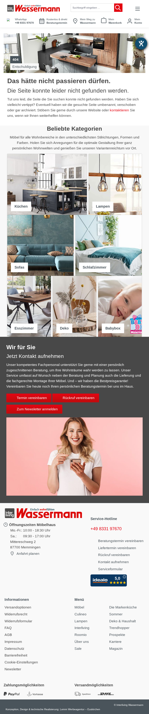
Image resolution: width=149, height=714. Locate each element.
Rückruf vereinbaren (78, 398)
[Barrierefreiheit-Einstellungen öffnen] (141, 43)
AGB (8, 635)
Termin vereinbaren (32, 398)
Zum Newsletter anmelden (37, 409)
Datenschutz (14, 648)
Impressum (13, 642)
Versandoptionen (18, 607)
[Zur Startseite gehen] (33, 8)
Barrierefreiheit (16, 655)
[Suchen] (118, 7)
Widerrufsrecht (16, 614)
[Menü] (137, 8)
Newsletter (13, 669)
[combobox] (92, 7)
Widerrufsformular (18, 621)
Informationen (17, 600)
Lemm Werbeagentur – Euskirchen (80, 709)
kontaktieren (119, 110)
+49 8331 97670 (106, 528)
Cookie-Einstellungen (21, 662)
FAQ (8, 628)
